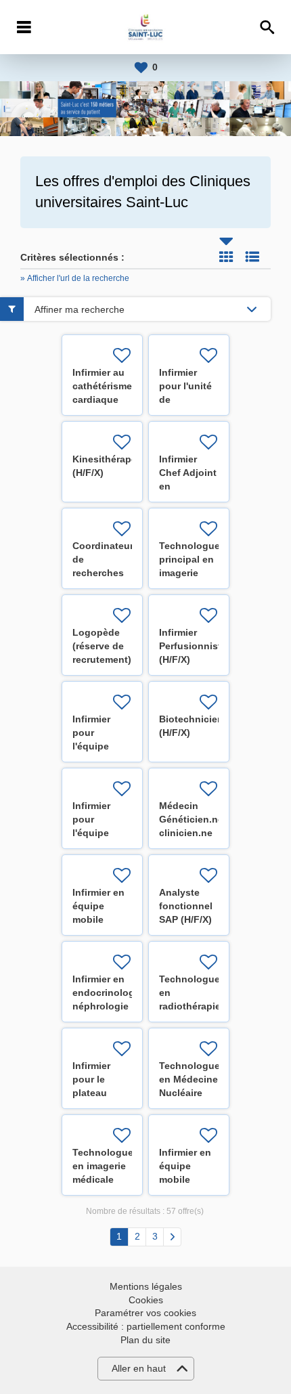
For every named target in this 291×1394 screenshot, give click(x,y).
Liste (252, 256)
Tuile (226, 256)
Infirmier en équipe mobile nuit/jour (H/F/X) (98, 919)
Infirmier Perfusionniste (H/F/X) (193, 646)
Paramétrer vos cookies (145, 1312)
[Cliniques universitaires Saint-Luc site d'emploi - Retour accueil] (145, 27)
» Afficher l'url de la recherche (74, 278)
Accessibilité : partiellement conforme (145, 1326)
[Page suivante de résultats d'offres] (172, 1237)
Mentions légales (146, 1286)
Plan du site (145, 1339)
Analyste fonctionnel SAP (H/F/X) (185, 906)
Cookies (146, 1299)
